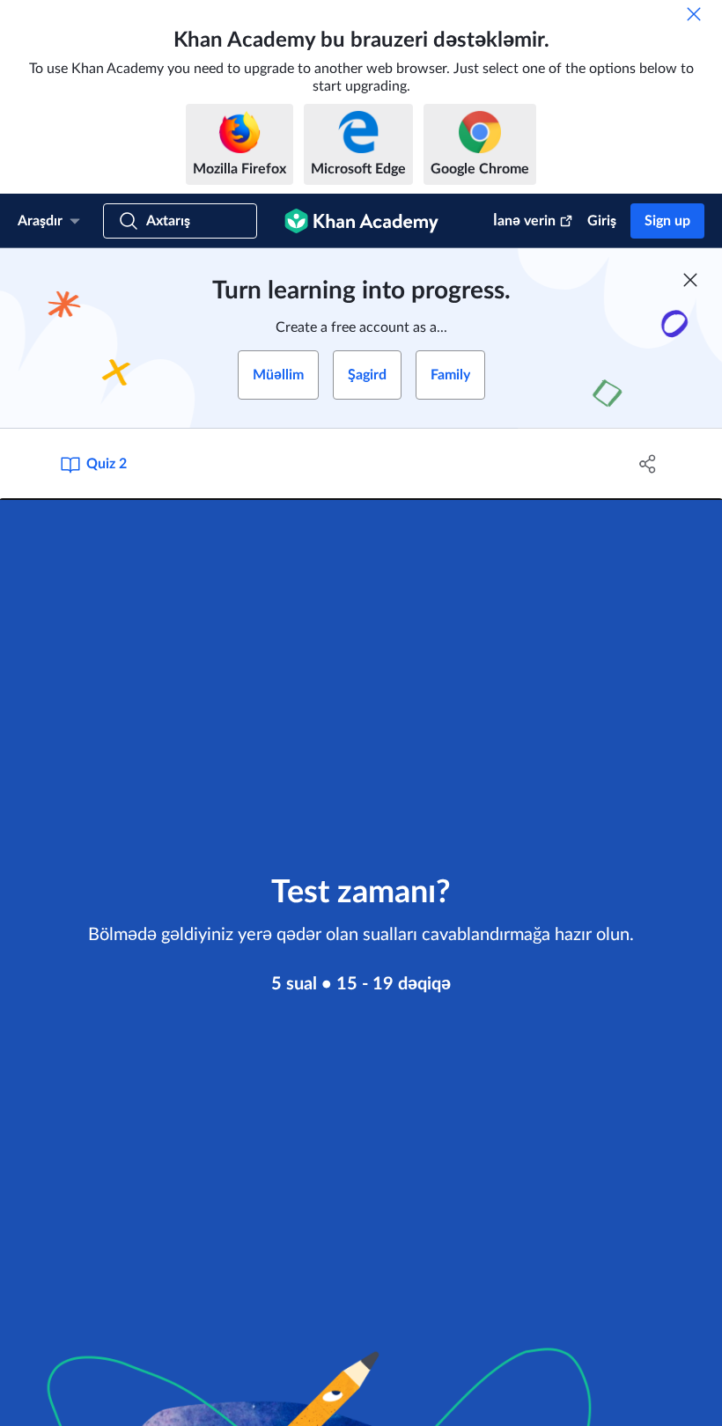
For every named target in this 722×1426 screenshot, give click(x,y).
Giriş (601, 221)
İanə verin (524, 221)
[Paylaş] (647, 463)
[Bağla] (694, 14)
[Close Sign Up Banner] (690, 280)
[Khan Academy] (361, 221)
